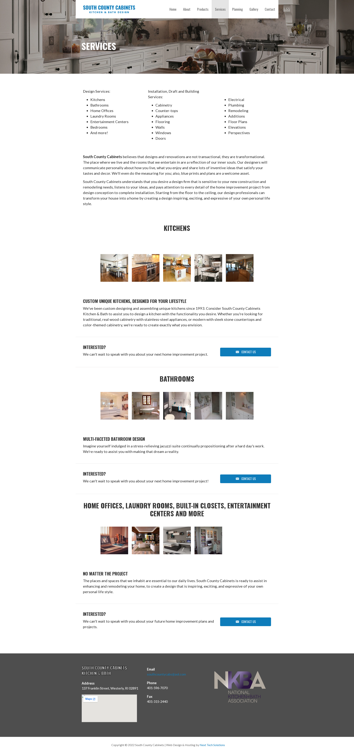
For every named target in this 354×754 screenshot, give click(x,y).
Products (202, 9)
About (186, 9)
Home (172, 9)
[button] (245, 352)
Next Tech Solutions (212, 745)
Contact (270, 9)
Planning (237, 9)
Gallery (253, 9)
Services (220, 9)
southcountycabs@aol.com (166, 674)
